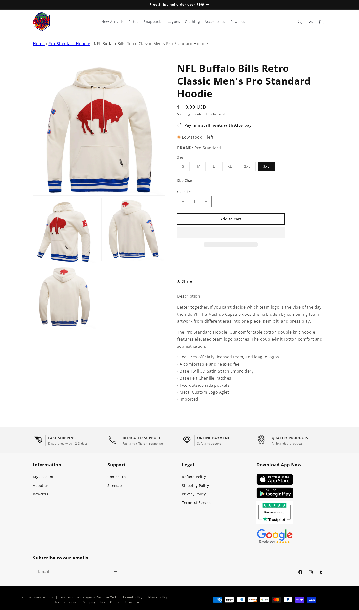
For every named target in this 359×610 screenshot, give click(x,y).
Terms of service (66, 602)
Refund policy (132, 597)
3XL (266, 166)
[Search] (300, 22)
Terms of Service (196, 502)
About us (41, 485)
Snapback (152, 22)
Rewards (40, 494)
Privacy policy (157, 597)
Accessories (215, 22)
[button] (231, 232)
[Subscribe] (115, 571)
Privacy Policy (194, 494)
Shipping (183, 114)
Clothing (192, 22)
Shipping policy (94, 602)
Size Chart (185, 180)
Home (39, 43)
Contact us (116, 476)
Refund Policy (194, 476)
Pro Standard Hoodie (69, 43)
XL (232, 167)
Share (187, 281)
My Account (43, 476)
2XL (250, 167)
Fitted (134, 22)
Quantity (184, 191)
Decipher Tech (107, 597)
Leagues (173, 22)
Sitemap (114, 485)
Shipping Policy (195, 485)
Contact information (124, 602)
